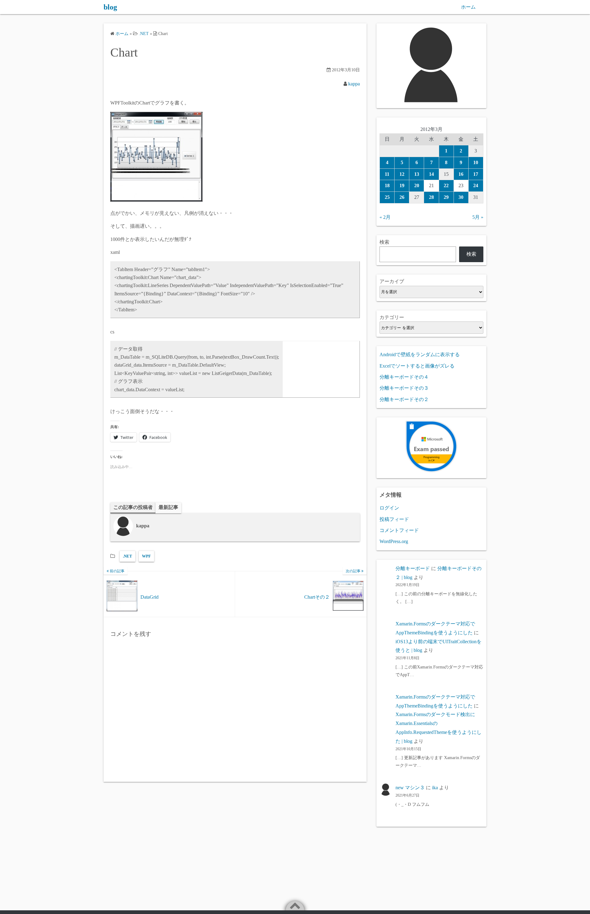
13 (416, 174)
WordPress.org (394, 541)
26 (401, 197)
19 (401, 185)
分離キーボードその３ (404, 388)
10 (475, 162)
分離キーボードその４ (404, 377)
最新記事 (168, 507)
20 (416, 185)
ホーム (468, 7)
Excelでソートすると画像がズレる (417, 365)
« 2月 (385, 217)
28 (431, 197)
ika (435, 787)
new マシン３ (410, 787)
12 (401, 174)
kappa (354, 83)
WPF (146, 556)
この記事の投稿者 (133, 507)
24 (475, 185)
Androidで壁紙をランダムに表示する (420, 354)
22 (446, 185)
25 (387, 197)
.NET (127, 556)
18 (387, 185)
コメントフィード (399, 530)
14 (431, 174)
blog (110, 7)
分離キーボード (412, 568)
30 (460, 197)
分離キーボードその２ (404, 399)
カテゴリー (392, 317)
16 (460, 174)
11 (387, 174)
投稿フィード (394, 519)
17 (475, 174)
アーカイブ (392, 281)
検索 (384, 242)
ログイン (389, 507)
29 (446, 197)
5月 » (477, 217)
